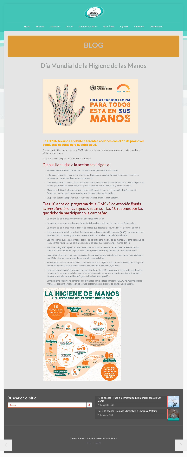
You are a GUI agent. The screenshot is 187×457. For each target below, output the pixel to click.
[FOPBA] (93, 12)
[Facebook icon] (87, 443)
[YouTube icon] (93, 443)
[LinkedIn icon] (97, 443)
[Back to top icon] (93, 432)
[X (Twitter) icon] (90, 443)
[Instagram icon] (100, 443)
